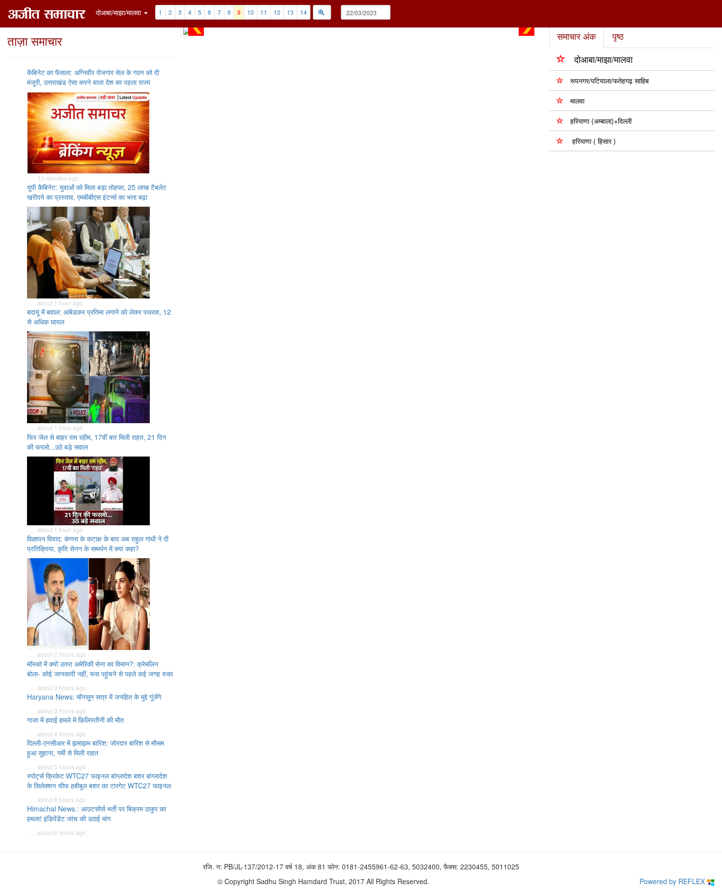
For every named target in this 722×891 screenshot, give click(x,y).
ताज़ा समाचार (34, 40)
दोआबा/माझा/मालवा (603, 59)
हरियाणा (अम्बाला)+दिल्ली (601, 121)
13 (290, 12)
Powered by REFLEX (673, 881)
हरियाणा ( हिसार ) (593, 141)
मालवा (577, 101)
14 (303, 12)
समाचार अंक (576, 35)
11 (263, 12)
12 (277, 12)
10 (250, 12)
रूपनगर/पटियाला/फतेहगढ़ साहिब (609, 80)
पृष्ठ (618, 35)
